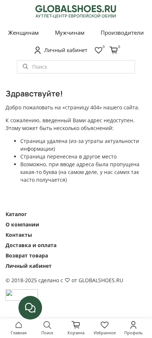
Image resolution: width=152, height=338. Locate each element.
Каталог (16, 214)
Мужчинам (69, 32)
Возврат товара (27, 255)
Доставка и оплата (31, 245)
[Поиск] (25, 67)
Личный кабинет (29, 265)
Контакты (19, 234)
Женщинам (23, 32)
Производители (122, 32)
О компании (22, 224)
